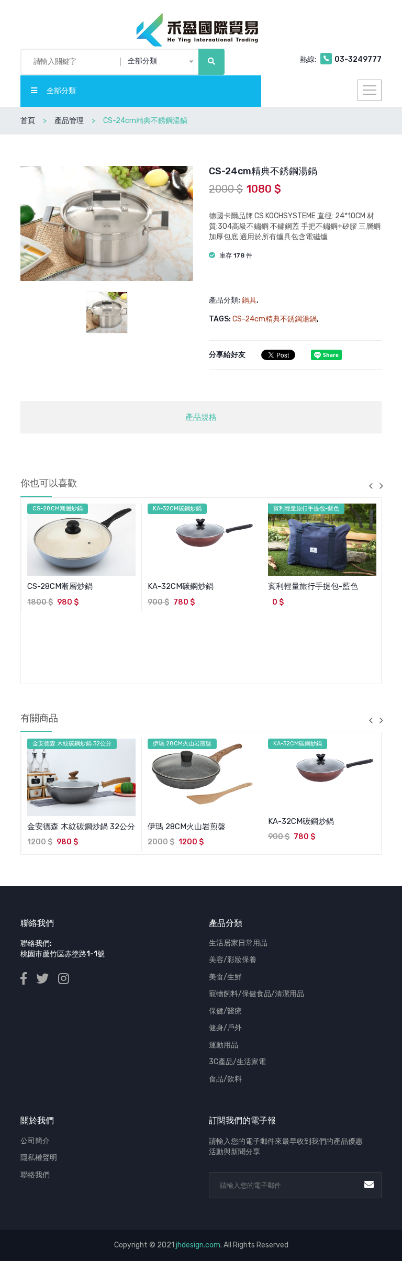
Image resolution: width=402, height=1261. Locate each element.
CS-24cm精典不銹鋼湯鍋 (274, 319)
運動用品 (223, 1045)
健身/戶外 (225, 1027)
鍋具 (249, 300)
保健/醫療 (225, 1011)
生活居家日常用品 (238, 943)
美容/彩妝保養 (232, 959)
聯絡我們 (35, 1174)
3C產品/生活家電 (237, 1061)
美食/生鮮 (225, 977)
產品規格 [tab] (201, 417)
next (381, 486)
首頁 (27, 120)
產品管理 (69, 120)
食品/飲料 (225, 1079)
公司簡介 (35, 1140)
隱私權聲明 (38, 1157)
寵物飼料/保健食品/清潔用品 (256, 993)
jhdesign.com (198, 1245)
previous (370, 486)
